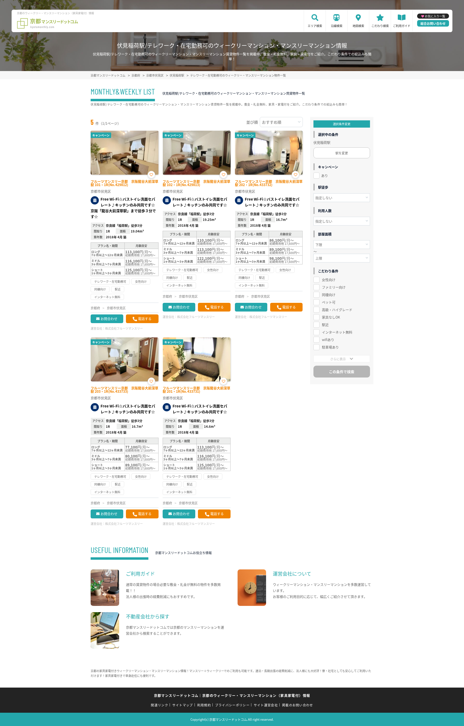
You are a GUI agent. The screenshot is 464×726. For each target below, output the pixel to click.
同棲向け (328, 294)
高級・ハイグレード (337, 309)
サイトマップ (182, 704)
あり (324, 175)
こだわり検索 (380, 26)
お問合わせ (109, 318)
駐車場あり (330, 347)
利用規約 (204, 704)
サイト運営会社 (266, 704)
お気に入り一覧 (435, 16)
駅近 (325, 324)
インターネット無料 (337, 332)
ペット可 (328, 302)
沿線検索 (336, 26)
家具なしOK (331, 317)
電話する (145, 318)
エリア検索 (315, 26)
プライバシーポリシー (232, 704)
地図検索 (358, 26)
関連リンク (159, 704)
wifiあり (328, 339)
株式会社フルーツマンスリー (124, 328)
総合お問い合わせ (433, 23)
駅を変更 (341, 153)
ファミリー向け (334, 287)
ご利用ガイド (401, 26)
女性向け (328, 279)
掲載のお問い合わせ (297, 704)
